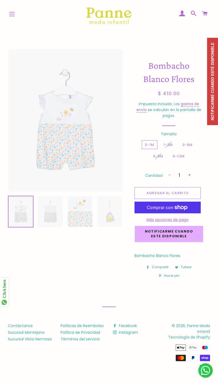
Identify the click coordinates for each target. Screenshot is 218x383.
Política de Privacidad (80, 332)
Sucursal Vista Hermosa (30, 339)
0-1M (149, 144)
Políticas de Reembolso (82, 325)
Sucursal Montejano (26, 332)
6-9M (158, 156)
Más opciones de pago (167, 219)
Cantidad (153, 175)
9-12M (179, 156)
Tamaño (169, 134)
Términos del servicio (80, 339)
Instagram (128, 332)
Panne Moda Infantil (198, 328)
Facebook (127, 325)
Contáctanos (20, 325)
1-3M (168, 144)
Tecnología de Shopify (189, 337)
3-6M (187, 144)
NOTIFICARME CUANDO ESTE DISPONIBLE (169, 234)
